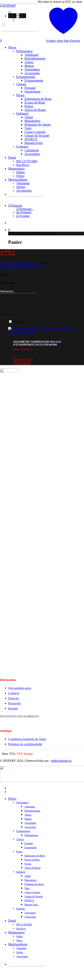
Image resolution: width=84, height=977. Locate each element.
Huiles (19, 936)
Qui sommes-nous (19, 688)
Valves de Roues (32, 867)
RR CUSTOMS (24, 924)
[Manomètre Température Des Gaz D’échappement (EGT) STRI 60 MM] (46, 332)
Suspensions (30, 847)
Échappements (23, 831)
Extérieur (20, 908)
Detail (12, 920)
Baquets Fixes (31, 904)
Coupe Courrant (32, 892)
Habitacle (17, 263)
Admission (29, 806)
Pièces (12, 798)
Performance (22, 802)
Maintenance (16, 932)
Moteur (28, 818)
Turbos (27, 814)
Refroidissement (32, 810)
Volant (27, 876)
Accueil (5, 263)
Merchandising (17, 944)
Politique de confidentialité (25, 744)
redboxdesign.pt (61, 760)
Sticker (19, 952)
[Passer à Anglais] (21, 17)
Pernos (27, 863)
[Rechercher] (4, 35)
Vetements (21, 948)
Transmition (30, 823)
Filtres (19, 940)
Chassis (20, 839)
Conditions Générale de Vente (27, 739)
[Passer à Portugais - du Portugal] (21, 14)
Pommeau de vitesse (34, 884)
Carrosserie (29, 912)
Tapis (27, 888)
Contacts (13, 693)
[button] (10, 12)
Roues (19, 851)
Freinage (28, 843)
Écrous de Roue (32, 859)
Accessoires (30, 827)
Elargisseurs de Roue (34, 855)
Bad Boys (21, 928)
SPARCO (29, 900)
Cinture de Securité (33, 896)
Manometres (32, 263)
